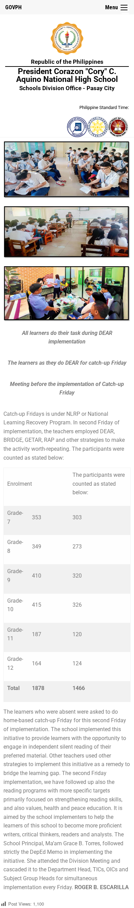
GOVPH (13, 7)
